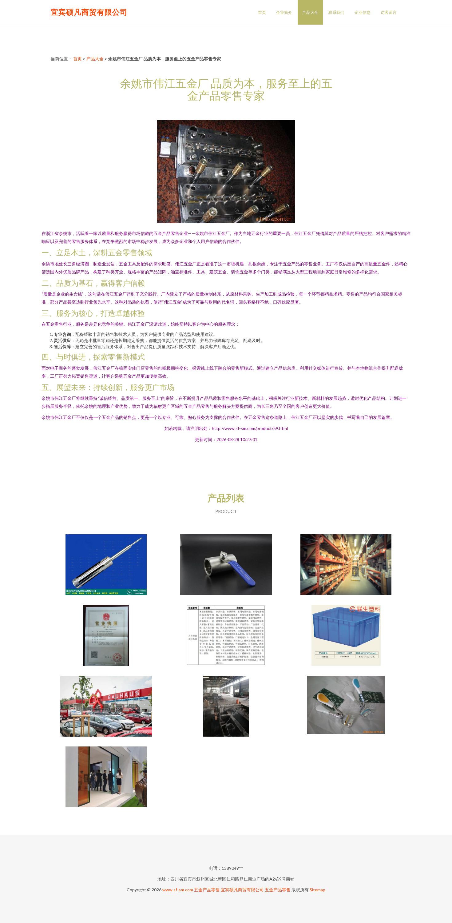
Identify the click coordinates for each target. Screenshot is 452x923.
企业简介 (284, 12)
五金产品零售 (207, 889)
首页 (262, 12)
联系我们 (336, 12)
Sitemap (317, 889)
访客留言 (389, 12)
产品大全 (310, 12)
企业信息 (363, 12)
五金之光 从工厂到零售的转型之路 (346, 565)
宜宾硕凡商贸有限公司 (89, 12)
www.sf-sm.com (177, 889)
